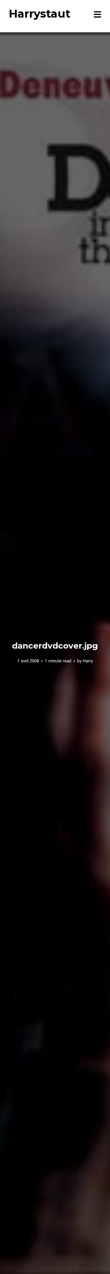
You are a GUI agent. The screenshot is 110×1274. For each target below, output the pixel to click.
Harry (88, 661)
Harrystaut (39, 13)
